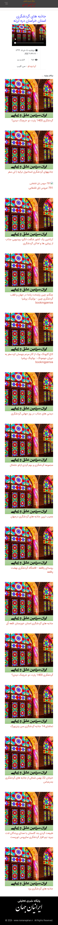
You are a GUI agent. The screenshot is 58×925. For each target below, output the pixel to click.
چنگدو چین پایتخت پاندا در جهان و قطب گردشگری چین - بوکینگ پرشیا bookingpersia (31, 299)
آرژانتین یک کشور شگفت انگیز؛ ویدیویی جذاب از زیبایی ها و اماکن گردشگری (29, 241)
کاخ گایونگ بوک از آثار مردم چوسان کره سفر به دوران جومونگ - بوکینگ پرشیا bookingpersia (29, 358)
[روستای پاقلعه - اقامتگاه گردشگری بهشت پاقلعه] (29, 546)
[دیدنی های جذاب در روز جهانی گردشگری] (29, 392)
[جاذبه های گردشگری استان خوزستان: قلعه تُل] (29, 602)
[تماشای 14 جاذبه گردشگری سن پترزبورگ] (29, 705)
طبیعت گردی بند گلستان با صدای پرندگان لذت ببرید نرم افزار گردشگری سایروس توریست (29, 835)
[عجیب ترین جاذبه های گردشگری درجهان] (29, 495)
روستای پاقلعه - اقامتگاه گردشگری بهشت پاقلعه (32, 570)
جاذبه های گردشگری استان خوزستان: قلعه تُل (29, 623)
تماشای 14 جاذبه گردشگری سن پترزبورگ (31, 726)
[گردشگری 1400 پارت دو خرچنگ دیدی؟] (29, 99)
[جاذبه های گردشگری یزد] (29, 867)
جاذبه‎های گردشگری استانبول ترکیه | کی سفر (30, 172)
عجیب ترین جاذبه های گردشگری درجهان (32, 517)
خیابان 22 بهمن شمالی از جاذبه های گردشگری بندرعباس (29, 780)
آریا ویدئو (32, 66)
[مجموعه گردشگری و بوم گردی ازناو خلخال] (29, 443)
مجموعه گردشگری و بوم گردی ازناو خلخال (31, 465)
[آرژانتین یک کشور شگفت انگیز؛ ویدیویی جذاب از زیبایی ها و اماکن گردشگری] (29, 218)
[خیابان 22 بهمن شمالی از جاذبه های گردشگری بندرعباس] (29, 756)
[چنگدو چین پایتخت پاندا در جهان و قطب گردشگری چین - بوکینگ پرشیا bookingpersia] (29, 273)
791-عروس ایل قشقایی (41, 188)
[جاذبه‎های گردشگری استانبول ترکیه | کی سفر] (29, 150)
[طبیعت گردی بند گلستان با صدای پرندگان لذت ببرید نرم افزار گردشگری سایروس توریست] (29, 812)
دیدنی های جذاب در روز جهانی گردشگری (32, 414)
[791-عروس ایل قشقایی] (41, 184)
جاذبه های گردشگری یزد (40, 889)
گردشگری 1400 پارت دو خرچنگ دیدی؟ (32, 120)
